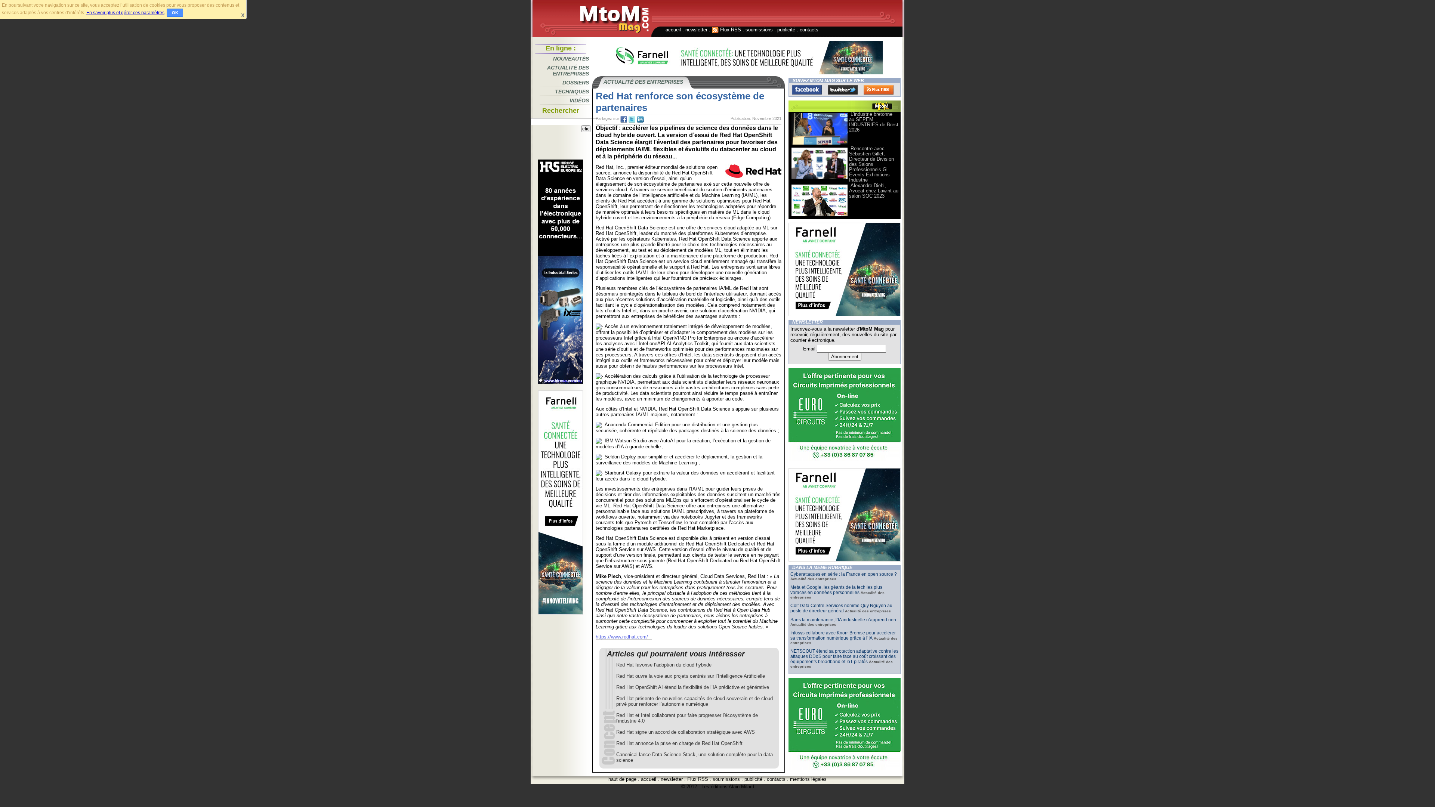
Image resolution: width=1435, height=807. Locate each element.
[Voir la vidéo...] (819, 144)
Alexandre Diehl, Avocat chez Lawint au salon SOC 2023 (873, 191)
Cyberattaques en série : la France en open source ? (843, 574)
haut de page (622, 779)
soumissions (759, 30)
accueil (673, 30)
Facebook (807, 90)
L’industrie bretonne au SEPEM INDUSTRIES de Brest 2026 (873, 122)
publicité (786, 30)
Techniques (572, 92)
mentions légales (808, 779)
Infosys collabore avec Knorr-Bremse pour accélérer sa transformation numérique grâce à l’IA (843, 635)
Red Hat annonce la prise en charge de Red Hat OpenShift (679, 743)
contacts (809, 30)
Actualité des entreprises (568, 71)
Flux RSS (730, 30)
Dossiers (575, 83)
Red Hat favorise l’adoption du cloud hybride (664, 665)
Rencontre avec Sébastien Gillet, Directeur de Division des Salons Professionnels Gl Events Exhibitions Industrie (871, 164)
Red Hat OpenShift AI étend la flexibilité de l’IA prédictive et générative (692, 687)
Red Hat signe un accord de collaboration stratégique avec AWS (685, 732)
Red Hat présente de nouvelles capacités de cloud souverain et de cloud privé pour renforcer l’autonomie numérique (694, 701)
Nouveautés (571, 59)
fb (623, 119)
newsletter (696, 30)
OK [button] (175, 12)
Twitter (843, 90)
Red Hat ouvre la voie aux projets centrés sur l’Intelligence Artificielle (690, 676)
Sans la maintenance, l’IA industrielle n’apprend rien (843, 619)
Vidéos (579, 100)
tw (632, 119)
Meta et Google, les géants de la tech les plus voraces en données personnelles (836, 590)
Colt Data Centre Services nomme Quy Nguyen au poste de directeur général (841, 608)
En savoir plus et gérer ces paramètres (125, 12)
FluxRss (879, 90)
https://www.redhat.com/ (622, 637)
